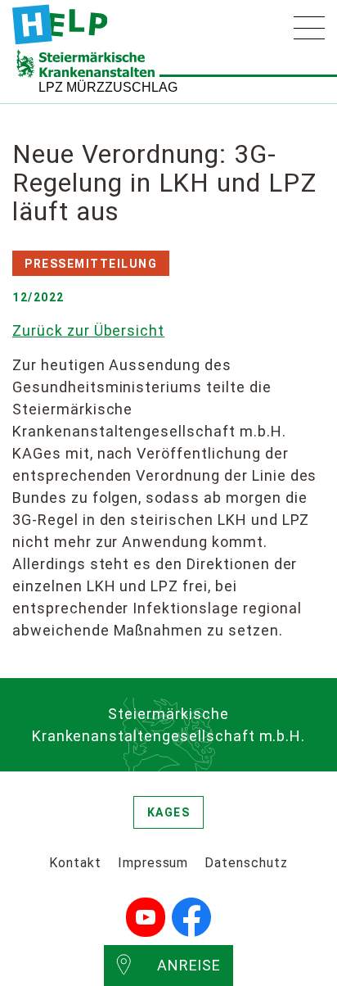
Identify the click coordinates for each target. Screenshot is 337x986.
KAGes (169, 812)
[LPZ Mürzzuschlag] (59, 24)
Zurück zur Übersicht (88, 330)
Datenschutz (246, 863)
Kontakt (75, 863)
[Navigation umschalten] (309, 27)
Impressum (153, 863)
